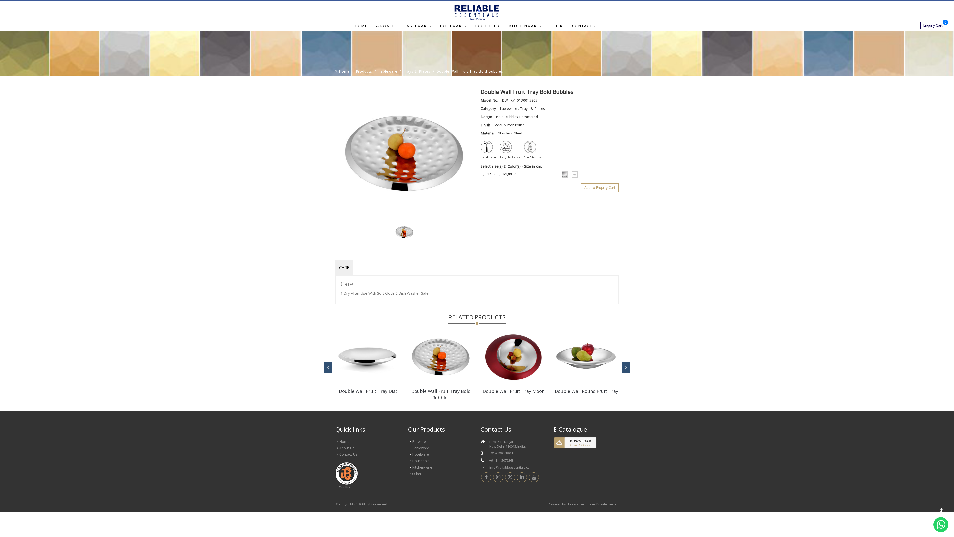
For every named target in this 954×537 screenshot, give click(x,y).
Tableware (387, 71)
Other (416, 473)
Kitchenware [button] (524, 25)
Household (421, 460)
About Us (346, 448)
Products (364, 71)
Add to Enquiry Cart (599, 187)
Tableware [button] (416, 25)
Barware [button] (384, 25)
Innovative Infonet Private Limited (593, 504)
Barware (419, 441)
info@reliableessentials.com (510, 467)
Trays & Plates (416, 71)
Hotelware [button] (451, 25)
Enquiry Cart (934, 25)
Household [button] (487, 25)
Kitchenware (422, 467)
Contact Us (348, 454)
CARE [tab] (344, 267)
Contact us (585, 25)
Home (361, 25)
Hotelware (420, 454)
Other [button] (556, 25)
